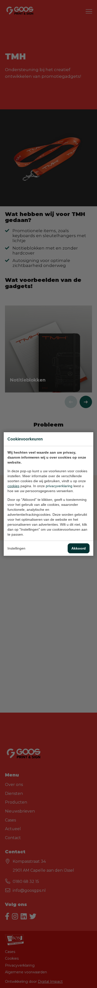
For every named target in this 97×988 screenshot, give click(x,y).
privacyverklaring (59, 486)
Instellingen (16, 548)
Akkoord (78, 548)
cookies (13, 486)
